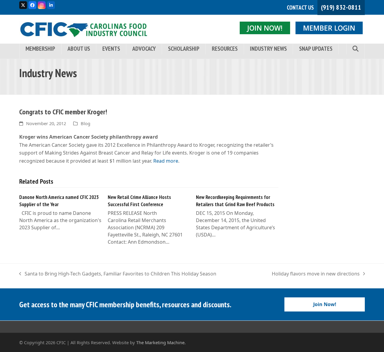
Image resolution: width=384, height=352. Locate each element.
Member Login (329, 28)
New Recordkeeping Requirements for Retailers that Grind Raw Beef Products (235, 201)
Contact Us (300, 7)
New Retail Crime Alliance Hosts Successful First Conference (139, 201)
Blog (85, 123)
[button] (355, 49)
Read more (165, 161)
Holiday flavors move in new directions (316, 274)
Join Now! (265, 28)
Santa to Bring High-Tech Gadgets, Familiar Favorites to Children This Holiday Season (117, 274)
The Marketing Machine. (161, 342)
